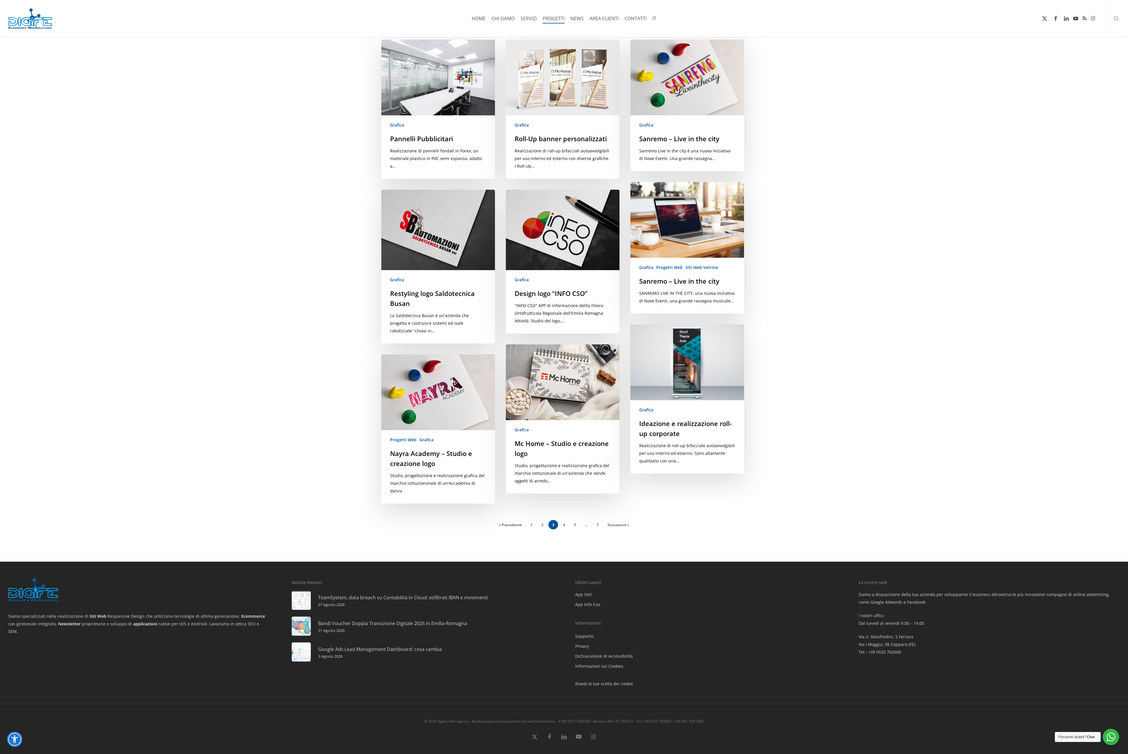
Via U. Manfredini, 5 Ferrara (886, 636)
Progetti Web (669, 267)
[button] (14, 739)
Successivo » (618, 524)
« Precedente (510, 524)
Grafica (397, 125)
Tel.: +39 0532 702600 (880, 652)
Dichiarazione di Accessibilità (604, 656)
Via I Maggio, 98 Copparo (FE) (887, 644)
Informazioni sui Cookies (599, 666)
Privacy (582, 646)
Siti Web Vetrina (702, 267)
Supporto (584, 636)
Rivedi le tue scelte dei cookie (604, 683)
